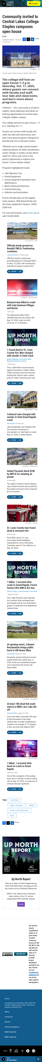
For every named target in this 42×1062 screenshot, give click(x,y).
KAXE (12, 816)
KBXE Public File (10, 1037)
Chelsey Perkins (12, 713)
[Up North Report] (21, 855)
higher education (16, 805)
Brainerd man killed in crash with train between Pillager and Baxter (21, 305)
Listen (21, 904)
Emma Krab (11, 423)
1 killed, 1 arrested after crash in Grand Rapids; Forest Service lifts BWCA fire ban (22, 585)
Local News (14, 800)
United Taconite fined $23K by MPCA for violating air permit (21, 474)
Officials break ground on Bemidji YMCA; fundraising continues (20, 248)
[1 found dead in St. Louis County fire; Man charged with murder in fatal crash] (22, 337)
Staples (32, 805)
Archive (7, 1022)
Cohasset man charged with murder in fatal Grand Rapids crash (21, 417)
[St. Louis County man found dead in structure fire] (22, 513)
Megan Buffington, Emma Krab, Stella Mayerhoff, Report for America (19, 360)
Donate (34, 3)
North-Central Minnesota (19, 810)
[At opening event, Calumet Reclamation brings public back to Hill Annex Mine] (22, 629)
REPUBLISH (20, 954)
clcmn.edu (32, 213)
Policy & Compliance (12, 1027)
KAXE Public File (10, 1032)
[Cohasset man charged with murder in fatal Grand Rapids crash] (22, 399)
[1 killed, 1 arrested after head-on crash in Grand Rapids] (22, 748)
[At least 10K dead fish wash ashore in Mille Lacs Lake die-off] (22, 689)
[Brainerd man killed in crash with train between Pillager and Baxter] (22, 287)
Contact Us (9, 1017)
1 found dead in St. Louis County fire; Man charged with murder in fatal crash (20, 352)
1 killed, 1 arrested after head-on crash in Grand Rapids (19, 766)
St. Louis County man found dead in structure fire (21, 529)
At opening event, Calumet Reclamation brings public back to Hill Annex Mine (20, 647)
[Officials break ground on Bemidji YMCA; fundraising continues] (22, 230)
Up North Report (21, 879)
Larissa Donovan (12, 255)
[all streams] (39, 1059)
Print (37, 38)
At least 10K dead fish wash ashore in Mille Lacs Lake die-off (22, 706)
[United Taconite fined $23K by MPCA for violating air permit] (22, 456)
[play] (3, 1059)
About (7, 1012)
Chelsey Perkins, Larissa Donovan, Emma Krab (22, 591)
